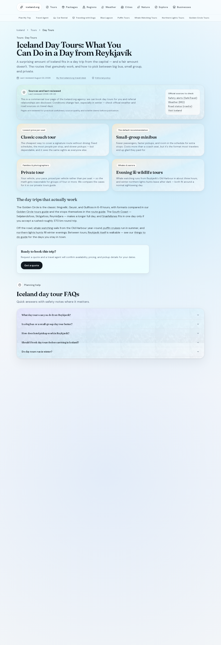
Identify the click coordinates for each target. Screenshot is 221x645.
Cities (128, 7)
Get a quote (31, 265)
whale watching (43, 228)
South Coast (120, 212)
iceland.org (33, 7)
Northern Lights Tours (173, 17)
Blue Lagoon (106, 17)
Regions (92, 7)
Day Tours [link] (48, 30)
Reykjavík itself (97, 232)
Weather (110, 7)
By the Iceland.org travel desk (71, 78)
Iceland (21, 30)
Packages (72, 7)
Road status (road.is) (180, 106)
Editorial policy (102, 78)
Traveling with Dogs (86, 17)
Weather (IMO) (176, 102)
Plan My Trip (25, 17)
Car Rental (62, 17)
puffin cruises (111, 228)
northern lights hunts (30, 232)
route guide (98, 212)
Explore (163, 7)
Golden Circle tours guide (33, 212)
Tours (53, 7)
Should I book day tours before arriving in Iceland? (50, 342)
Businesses (184, 7)
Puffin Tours (124, 17)
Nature (145, 7)
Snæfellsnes (109, 216)
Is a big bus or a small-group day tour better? (47, 324)
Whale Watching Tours (145, 17)
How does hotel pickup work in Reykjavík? (45, 333)
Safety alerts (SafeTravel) (182, 98)
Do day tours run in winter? (37, 351)
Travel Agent (42, 17)
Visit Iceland (175, 110)
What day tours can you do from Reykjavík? (46, 315)
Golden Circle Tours (199, 17)
